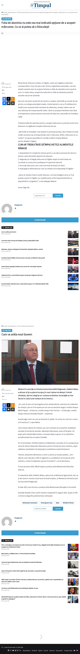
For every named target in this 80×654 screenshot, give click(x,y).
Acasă (5, 12)
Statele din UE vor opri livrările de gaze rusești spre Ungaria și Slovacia (21, 275)
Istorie (46, 650)
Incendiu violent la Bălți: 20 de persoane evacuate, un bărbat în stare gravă (23, 258)
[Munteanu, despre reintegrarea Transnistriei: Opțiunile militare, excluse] (73, 251)
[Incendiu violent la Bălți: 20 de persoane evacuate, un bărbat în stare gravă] (73, 260)
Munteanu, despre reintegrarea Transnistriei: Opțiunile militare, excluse (22, 249)
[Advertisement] (40, 306)
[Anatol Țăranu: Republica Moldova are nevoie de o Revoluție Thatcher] (73, 269)
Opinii (40, 650)
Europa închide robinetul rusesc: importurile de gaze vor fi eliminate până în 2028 (24, 284)
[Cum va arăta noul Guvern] (73, 234)
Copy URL (58, 195)
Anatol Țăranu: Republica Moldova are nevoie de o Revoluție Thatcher (21, 266)
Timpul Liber (68, 650)
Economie (59, 650)
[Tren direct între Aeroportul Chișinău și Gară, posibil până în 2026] (73, 243)
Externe (52, 650)
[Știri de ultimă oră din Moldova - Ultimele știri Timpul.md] (40, 5)
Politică (34, 650)
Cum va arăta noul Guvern (8, 232)
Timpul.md (8, 84)
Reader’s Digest (30, 141)
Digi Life (26, 187)
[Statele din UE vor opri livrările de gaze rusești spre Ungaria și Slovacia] (73, 277)
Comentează (40, 220)
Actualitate (12, 12)
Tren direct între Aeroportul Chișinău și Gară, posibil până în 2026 (20, 240)
